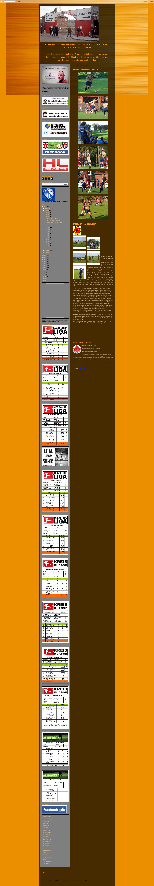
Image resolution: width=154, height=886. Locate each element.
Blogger (105, 881)
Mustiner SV (46, 825)
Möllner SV (46, 823)
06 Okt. (48, 225)
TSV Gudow (46, 843)
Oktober (47, 210)
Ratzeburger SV (47, 827)
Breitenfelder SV (47, 816)
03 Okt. (48, 216)
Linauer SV (46, 821)
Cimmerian (93, 881)
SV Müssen (46, 838)
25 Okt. (48, 243)
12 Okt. (48, 233)
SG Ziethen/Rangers (48, 830)
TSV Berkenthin (47, 841)
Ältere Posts (108, 365)
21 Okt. (48, 239)
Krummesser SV (47, 820)
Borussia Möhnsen (48, 856)
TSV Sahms (46, 845)
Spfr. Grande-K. (47, 834)
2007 (44, 206)
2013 (44, 265)
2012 (44, 263)
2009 (44, 257)
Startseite (93, 365)
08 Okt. (48, 227)
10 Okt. (48, 231)
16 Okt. (48, 237)
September (48, 208)
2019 (44, 278)
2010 (44, 259)
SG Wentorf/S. (46, 829)
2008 (44, 255)
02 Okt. (48, 214)
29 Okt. (48, 246)
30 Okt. (48, 248)
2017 (44, 274)
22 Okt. (48, 241)
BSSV (44, 818)
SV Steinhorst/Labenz (48, 840)
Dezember (47, 252)
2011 (44, 261)
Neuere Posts (77, 365)
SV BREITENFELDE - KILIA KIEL (86, 69)
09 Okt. (48, 229)
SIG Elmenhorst (47, 832)
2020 (44, 280)
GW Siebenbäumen (48, 861)
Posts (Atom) (82, 368)
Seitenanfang (47, 874)
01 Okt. (48, 212)
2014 (44, 267)
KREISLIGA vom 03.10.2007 (84, 224)
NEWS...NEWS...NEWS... (83, 343)
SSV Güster (46, 836)
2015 (44, 269)
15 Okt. (48, 235)
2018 (44, 276)
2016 (44, 272)
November (47, 250)
